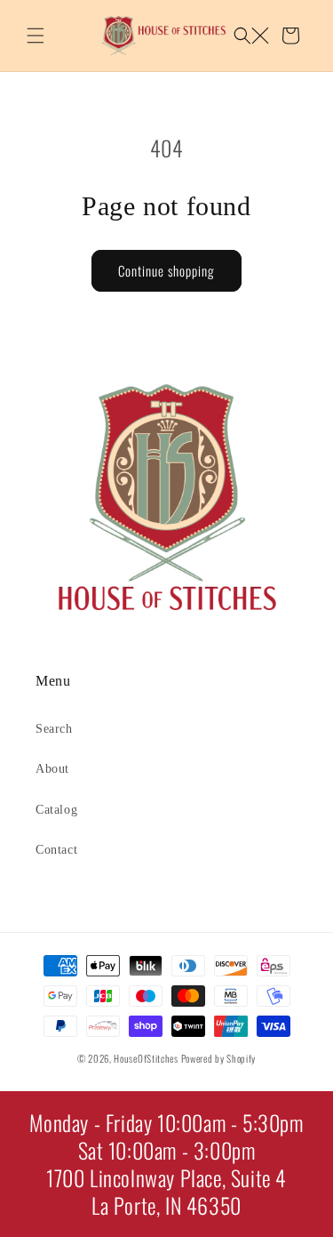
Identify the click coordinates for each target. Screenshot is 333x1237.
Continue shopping (166, 270)
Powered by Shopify (219, 1058)
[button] (35, 35)
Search (54, 728)
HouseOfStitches (146, 1058)
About (52, 768)
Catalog (56, 809)
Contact (56, 849)
